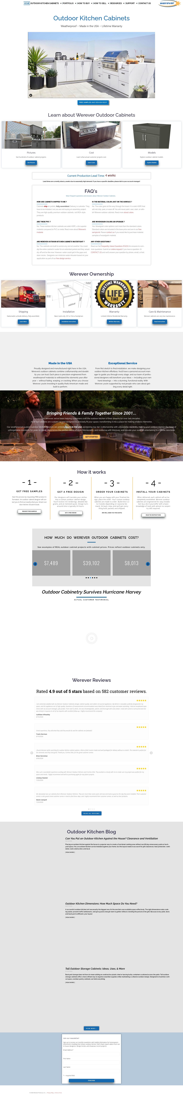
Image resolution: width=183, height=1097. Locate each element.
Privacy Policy (50, 1093)
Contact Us (145, 3)
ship (45, 206)
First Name (66, 1059)
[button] (91, 638)
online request (116, 249)
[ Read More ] (70, 852)
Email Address (68, 1050)
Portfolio (68, 3)
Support (130, 3)
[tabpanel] (51, 563)
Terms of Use (58, 1093)
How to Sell (100, 3)
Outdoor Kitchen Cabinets (44, 3)
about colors (128, 212)
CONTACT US (96, 252)
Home (27, 3)
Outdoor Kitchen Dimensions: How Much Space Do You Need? (101, 903)
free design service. (63, 258)
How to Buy (83, 3)
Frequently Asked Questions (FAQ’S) (114, 246)
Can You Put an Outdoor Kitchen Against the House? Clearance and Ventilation (111, 838)
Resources (116, 3)
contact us (110, 232)
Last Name (66, 1067)
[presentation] (86, 578)
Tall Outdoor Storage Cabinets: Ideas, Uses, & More (95, 968)
